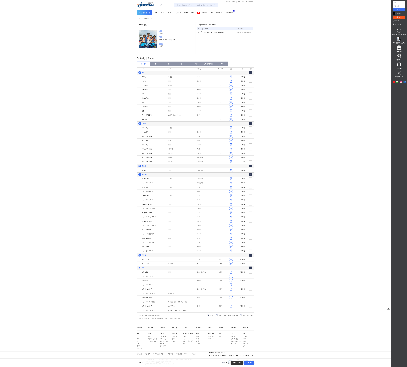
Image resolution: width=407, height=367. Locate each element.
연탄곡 (162, 343)
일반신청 (162, 328)
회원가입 (397, 21)
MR (212, 13)
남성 (197, 341)
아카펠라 (198, 343)
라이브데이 (234, 328)
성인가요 (245, 343)
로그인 (399, 10)
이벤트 (221, 328)
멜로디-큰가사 (152, 339)
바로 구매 (249, 363)
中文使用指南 (249, 2)
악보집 (210, 328)
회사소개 (139, 354)
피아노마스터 (211, 336)
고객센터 (227, 2)
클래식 (245, 341)
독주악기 (178, 13)
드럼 (138, 341)
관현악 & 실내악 (188, 333)
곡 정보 (152, 58)
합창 (192, 13)
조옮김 (185, 328)
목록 (141, 363)
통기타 (139, 346)
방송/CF (233, 343)
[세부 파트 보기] (250, 72)
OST (232, 333)
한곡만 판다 (219, 13)
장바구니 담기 (237, 363)
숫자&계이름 (152, 341)
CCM (244, 339)
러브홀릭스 (240, 28)
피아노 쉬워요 (164, 341)
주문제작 (174, 328)
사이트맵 (193, 354)
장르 (244, 333)
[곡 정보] (202, 28)
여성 (197, 339)
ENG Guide (241, 2)
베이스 (139, 339)
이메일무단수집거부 (182, 354)
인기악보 (150, 328)
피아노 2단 (163, 339)
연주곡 (245, 336)
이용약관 (147, 354)
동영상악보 (203, 13)
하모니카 (174, 336)
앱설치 (233, 2)
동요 (244, 346)
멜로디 (170, 13)
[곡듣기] (231, 272)
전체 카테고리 (145, 13)
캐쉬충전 (245, 328)
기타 (138, 336)
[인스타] (401, 82)
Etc (184, 343)
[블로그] (397, 82)
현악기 (174, 339)
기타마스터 (211, 339)
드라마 (233, 336)
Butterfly (207, 28)
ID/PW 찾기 (398, 24)
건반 (138, 343)
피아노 (163, 13)
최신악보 (139, 328)
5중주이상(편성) (188, 341)
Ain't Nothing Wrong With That (214, 32)
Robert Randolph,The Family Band (245, 32)
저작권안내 (170, 354)
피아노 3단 (163, 336)
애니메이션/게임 (236, 341)
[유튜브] (394, 82)
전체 (161, 5)
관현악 (186, 13)
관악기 (174, 341)
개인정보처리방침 (158, 354)
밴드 (156, 13)
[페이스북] (405, 82)
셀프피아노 (229, 13)
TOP (388, 310)
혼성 (197, 336)
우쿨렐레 (139, 348)
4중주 (185, 339)
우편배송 (198, 328)
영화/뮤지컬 (234, 339)
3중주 (185, 336)
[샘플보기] (231, 77)
